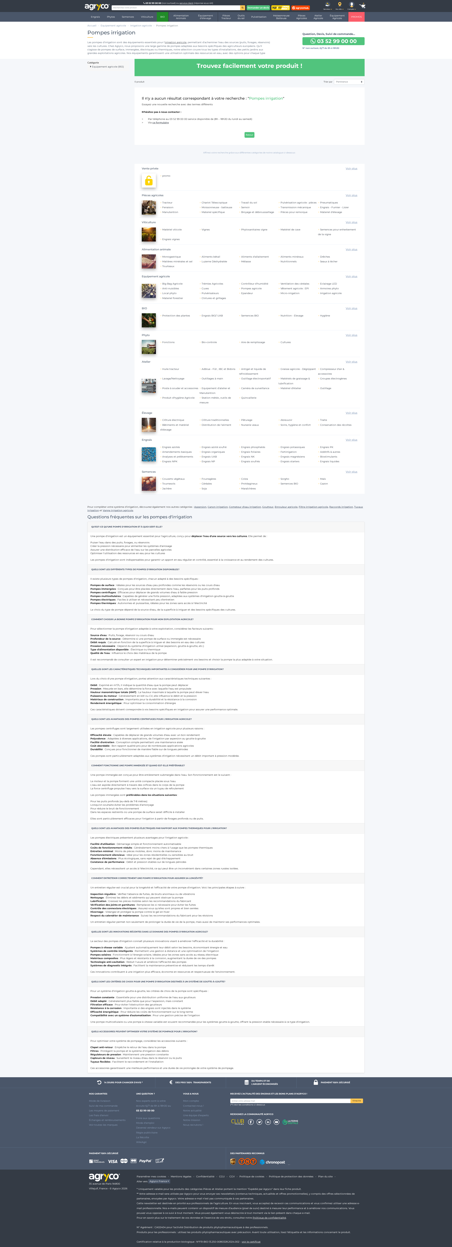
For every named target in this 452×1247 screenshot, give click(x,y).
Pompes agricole (251, 288)
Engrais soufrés (250, 461)
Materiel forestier (172, 298)
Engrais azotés (171, 447)
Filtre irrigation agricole (313, 506)
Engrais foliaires (250, 451)
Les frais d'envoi (98, 1115)
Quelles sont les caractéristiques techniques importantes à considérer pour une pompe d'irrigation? (157, 669)
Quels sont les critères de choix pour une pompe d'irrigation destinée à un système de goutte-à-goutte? (158, 981)
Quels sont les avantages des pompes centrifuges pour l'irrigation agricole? (141, 719)
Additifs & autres (330, 451)
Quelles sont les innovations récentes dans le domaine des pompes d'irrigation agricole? (149, 931)
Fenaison (167, 207)
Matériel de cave (290, 229)
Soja (204, 488)
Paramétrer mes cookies (151, 1176)
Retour (249, 134)
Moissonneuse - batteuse (217, 207)
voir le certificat (251, 1241)
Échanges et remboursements (107, 1120)
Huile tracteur (170, 369)
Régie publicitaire (146, 1132)
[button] (328, 6)
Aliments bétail (211, 256)
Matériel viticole (172, 229)
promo (166, 175)
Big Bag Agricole (172, 283)
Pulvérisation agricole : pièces (299, 202)
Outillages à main (212, 378)
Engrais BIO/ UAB (212, 315)
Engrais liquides (329, 461)
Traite (323, 420)
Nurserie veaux (250, 424)
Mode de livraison (99, 1100)
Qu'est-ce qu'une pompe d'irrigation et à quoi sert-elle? (126, 526)
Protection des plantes (176, 315)
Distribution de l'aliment (216, 424)
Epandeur (247, 293)
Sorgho (285, 478)
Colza (244, 478)
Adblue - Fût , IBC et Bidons (218, 369)
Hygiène (325, 315)
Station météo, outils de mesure (215, 400)
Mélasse (246, 261)
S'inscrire (356, 1101)
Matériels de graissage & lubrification (294, 381)
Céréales (207, 483)
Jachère (167, 488)
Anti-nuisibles (170, 288)
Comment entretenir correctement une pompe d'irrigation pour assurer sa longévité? (147, 878)
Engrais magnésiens (293, 456)
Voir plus (351, 168)
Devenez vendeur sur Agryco (153, 1127)
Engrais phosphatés (253, 447)
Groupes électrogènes (333, 378)
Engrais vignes (171, 239)
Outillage (325, 388)
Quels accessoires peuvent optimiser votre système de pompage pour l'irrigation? (144, 1031)
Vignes (206, 229)
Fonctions (168, 342)
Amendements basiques (177, 451)
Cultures (286, 342)
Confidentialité (205, 1176)
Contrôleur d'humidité (254, 283)
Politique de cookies (251, 1176)
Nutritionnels (289, 261)
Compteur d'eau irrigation (245, 506)
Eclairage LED (328, 283)
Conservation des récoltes (336, 424)
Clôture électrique (173, 420)
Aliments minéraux (292, 256)
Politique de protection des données (291, 1176)
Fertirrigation (289, 451)
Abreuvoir (286, 420)
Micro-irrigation (290, 293)
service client (186, 3)
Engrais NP (208, 461)
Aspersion (200, 506)
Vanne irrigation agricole (118, 510)
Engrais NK (248, 456)
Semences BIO (250, 315)
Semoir (245, 207)
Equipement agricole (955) (107, 66)
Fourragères (209, 478)
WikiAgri (141, 1142)
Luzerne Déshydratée (214, 261)
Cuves (205, 288)
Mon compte (191, 1100)
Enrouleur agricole (286, 506)
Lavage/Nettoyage (173, 378)
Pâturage (246, 420)
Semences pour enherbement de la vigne (337, 232)
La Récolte (142, 1137)
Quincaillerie (248, 397)
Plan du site (325, 1176)
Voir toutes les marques (103, 1124)
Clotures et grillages (214, 298)
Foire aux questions (148, 1118)
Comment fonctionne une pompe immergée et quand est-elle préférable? (138, 765)
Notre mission (191, 1120)
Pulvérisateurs (210, 293)
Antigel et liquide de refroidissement (252, 371)
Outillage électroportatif (256, 378)
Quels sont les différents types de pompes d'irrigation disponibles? (135, 569)
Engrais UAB (209, 456)
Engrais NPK (169, 461)
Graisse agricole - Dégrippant (298, 369)
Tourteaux (168, 266)
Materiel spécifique (213, 212)
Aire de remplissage (253, 342)
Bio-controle (209, 342)
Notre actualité (192, 1110)
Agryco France (158, 1181)
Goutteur (267, 506)
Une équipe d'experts (196, 1115)
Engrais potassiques (293, 447)
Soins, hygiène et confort (296, 424)
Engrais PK (326, 447)
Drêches (325, 256)
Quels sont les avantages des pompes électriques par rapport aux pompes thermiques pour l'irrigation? (159, 828)
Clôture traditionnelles (215, 420)
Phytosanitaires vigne (254, 229)
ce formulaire (160, 122)
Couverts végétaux (173, 478)
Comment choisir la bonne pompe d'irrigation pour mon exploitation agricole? (142, 619)
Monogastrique (171, 256)
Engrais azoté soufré (214, 447)
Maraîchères (248, 488)
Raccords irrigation (341, 506)
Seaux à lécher (328, 261)
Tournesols (168, 483)
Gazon (324, 483)
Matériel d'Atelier (291, 388)
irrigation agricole (175, 42)
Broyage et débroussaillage (257, 212)
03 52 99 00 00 (153, 3)
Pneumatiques (329, 202)
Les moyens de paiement (104, 1110)
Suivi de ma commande (103, 1105)
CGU (222, 1176)
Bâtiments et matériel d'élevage (174, 427)
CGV (232, 1176)
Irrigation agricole (331, 293)
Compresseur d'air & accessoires (331, 371)
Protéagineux (249, 483)
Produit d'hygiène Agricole (178, 397)
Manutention (170, 212)
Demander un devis (258, 7)
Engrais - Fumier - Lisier (334, 207)
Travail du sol (249, 202)
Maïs (323, 478)
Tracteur (167, 202)
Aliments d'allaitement (255, 256)
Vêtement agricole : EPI (295, 288)
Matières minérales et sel (177, 261)
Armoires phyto (329, 288)
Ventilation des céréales (295, 283)
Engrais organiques (213, 451)
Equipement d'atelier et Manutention (215, 390)
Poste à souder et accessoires (180, 388)
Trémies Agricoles (212, 283)
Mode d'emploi (145, 1122)
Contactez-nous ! (193, 1105)
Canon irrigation (218, 506)
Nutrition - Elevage (292, 315)
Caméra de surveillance (255, 388)
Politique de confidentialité (269, 1217)
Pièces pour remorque (294, 212)
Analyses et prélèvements (177, 456)
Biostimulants (328, 456)
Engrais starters (290, 461)
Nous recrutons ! (193, 1124)
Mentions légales (181, 1176)
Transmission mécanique (296, 207)
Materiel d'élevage (331, 212)
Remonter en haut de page (443, 1231)
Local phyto (169, 293)
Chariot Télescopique (214, 202)
